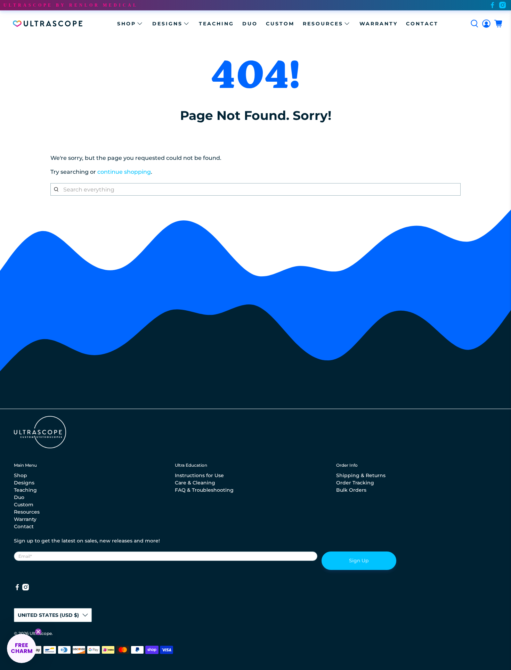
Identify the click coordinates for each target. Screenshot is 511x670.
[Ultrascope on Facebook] (492, 5)
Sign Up (358, 560)
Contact (422, 24)
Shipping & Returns (361, 475)
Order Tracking (355, 483)
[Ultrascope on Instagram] (502, 5)
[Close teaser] (38, 631)
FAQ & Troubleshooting (204, 490)
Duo (250, 24)
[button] (21, 648)
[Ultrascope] (47, 24)
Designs (167, 24)
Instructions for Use (199, 475)
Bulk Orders (351, 490)
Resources (323, 24)
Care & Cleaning (195, 483)
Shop (126, 24)
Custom (280, 24)
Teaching (216, 24)
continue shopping (124, 172)
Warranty (378, 24)
